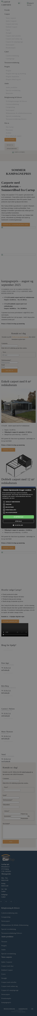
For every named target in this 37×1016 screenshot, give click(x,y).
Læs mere (11, 498)
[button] (18, 525)
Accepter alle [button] (18, 517)
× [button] (34, 489)
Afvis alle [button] (18, 521)
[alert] (18, 508)
